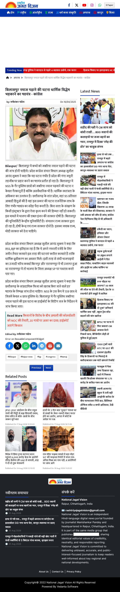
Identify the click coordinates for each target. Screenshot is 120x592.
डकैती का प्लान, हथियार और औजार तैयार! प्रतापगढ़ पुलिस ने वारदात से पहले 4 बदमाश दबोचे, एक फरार (97, 237)
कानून (100, 13)
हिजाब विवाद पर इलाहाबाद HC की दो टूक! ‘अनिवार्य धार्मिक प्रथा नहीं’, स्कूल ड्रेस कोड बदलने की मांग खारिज (97, 308)
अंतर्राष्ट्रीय (37, 13)
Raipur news (27, 356)
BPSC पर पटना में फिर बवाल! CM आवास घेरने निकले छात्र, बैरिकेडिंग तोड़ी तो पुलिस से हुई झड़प (97, 330)
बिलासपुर (113, 13)
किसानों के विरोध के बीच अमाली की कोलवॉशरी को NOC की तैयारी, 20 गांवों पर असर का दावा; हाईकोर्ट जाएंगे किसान (41, 320)
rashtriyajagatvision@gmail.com (85, 510)
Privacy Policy (74, 571)
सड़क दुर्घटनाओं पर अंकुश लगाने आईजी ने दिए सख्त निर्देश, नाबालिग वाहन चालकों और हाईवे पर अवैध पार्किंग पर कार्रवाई (97, 262)
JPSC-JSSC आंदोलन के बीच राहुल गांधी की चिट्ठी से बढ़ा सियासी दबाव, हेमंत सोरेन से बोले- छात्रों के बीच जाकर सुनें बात (21, 415)
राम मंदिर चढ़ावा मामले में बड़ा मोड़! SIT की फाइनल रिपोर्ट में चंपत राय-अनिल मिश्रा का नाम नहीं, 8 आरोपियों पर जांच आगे (59, 459)
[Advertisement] (60, 40)
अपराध (86, 13)
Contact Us (57, 571)
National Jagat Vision (59, 582)
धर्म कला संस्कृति (67, 13)
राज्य (50, 13)
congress (51, 356)
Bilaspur (12, 356)
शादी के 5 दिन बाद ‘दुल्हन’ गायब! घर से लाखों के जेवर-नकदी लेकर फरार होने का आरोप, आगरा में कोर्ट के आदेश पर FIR (59, 415)
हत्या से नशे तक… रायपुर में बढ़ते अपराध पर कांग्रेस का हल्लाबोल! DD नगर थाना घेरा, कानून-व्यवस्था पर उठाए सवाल (97, 163)
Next (48, 368)
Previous (36, 368)
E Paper (109, 5)
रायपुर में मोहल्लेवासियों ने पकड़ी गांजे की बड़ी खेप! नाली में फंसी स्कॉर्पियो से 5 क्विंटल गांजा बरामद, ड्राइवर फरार (97, 185)
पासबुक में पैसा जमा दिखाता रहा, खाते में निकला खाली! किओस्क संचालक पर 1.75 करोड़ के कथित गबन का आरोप (96, 375)
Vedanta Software (67, 586)
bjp (40, 356)
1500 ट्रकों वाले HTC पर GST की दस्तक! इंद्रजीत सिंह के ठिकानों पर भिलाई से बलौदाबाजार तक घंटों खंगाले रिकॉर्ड (97, 352)
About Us (44, 571)
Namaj (64, 356)
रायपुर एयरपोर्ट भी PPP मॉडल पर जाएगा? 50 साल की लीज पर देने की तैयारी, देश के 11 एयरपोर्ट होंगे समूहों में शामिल (97, 286)
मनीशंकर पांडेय (17, 102)
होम (12, 13)
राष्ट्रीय (23, 13)
